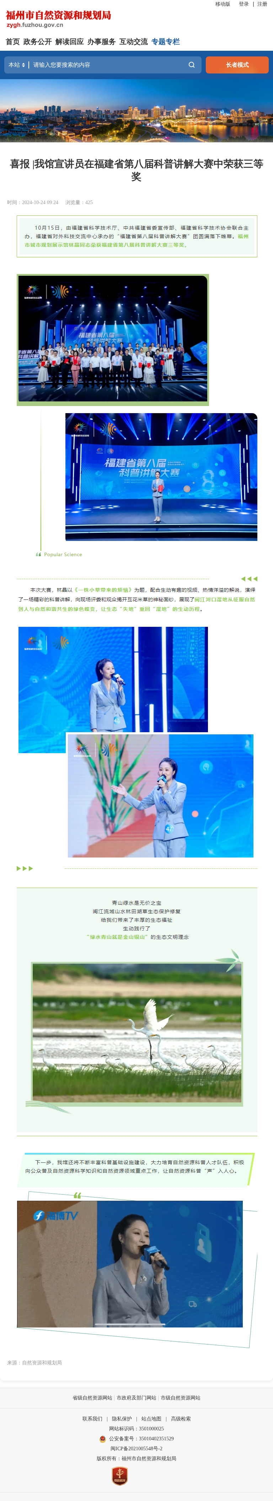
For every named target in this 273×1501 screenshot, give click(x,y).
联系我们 (92, 1418)
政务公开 (37, 41)
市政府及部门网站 (136, 1398)
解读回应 (69, 41)
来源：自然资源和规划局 (34, 1362)
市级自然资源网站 (180, 1398)
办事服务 (101, 41)
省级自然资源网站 (92, 1398)
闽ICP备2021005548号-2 (136, 1448)
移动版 (222, 4)
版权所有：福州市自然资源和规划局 (136, 1458)
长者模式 (237, 65)
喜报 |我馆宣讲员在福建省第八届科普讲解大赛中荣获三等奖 (136, 170)
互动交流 (133, 41)
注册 (262, 4)
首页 (13, 41)
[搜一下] (191, 65)
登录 (244, 4)
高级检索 (181, 1418)
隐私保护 (122, 1418)
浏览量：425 (79, 202)
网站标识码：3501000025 (136, 1428)
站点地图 (151, 1418)
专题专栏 (165, 41)
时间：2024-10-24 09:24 (32, 202)
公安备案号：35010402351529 (141, 1438)
